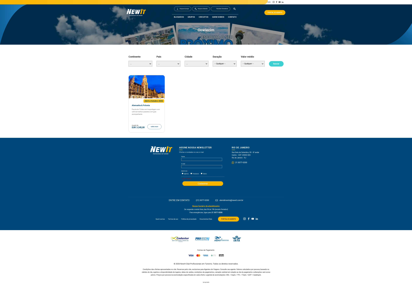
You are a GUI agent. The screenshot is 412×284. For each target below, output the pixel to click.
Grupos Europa (184, 8)
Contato (232, 17)
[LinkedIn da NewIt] (257, 219)
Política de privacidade (188, 219)
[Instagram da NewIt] (244, 219)
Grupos (191, 17)
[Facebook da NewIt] (248, 219)
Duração (217, 56)
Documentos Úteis (206, 219)
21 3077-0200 (266, 2)
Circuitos (203, 17)
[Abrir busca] (234, 9)
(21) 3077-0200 (252, 2)
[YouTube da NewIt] (252, 219)
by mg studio (206, 282)
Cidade (188, 56)
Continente (135, 56)
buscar (276, 64)
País (159, 56)
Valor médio (247, 56)
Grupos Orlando (203, 8)
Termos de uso (173, 219)
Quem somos (218, 17)
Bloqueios (179, 17)
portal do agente (275, 12)
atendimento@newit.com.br (231, 200)
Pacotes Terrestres (222, 8)
